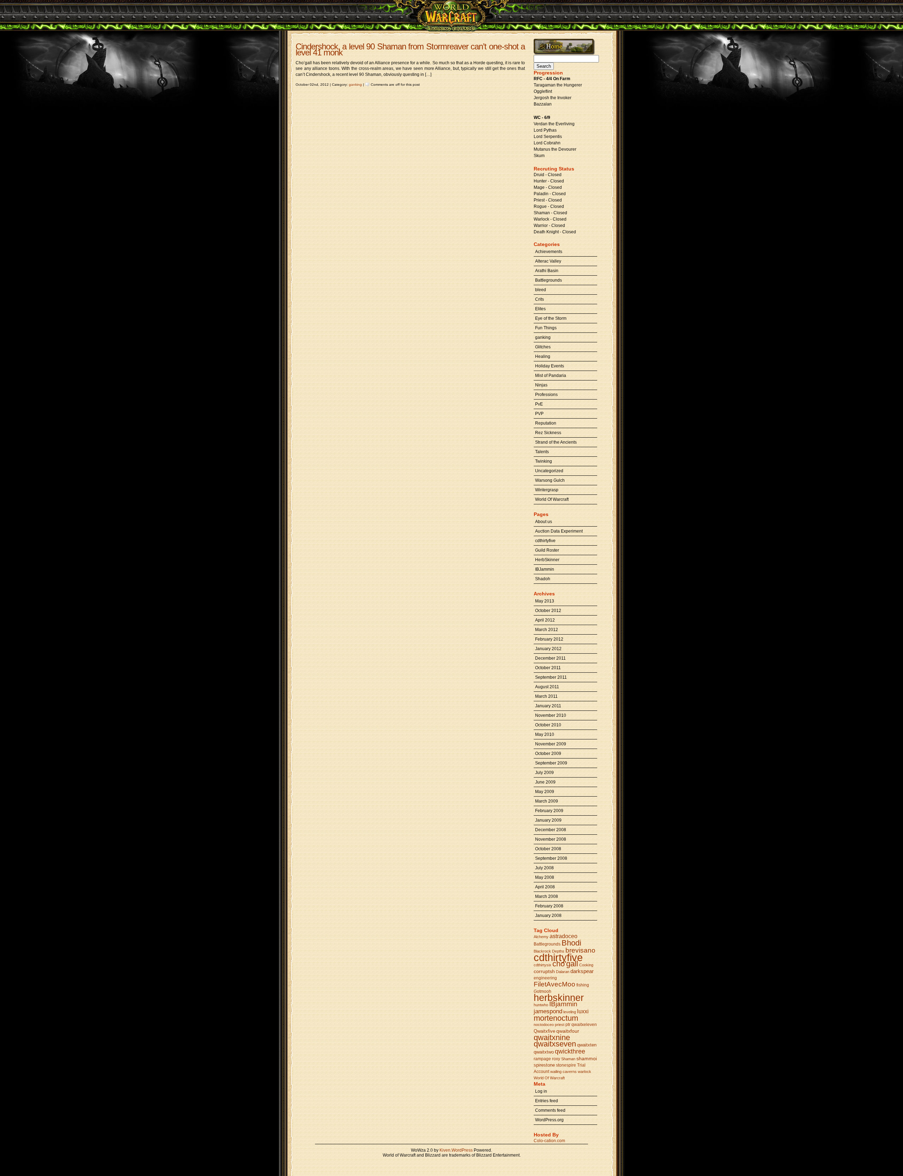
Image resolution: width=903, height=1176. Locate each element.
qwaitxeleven (584, 1024)
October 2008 (548, 848)
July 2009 (544, 772)
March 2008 (546, 896)
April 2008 (545, 886)
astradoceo (563, 936)
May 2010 (544, 734)
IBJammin (544, 569)
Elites (540, 308)
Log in (541, 1091)
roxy (556, 1058)
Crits (539, 299)
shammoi (586, 1058)
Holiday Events (549, 366)
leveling (569, 1012)
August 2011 (547, 686)
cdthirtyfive (545, 540)
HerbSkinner (547, 559)
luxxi (583, 1011)
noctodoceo (544, 1024)
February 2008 (549, 906)
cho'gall (565, 963)
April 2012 (545, 620)
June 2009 (545, 782)
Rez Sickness (548, 432)
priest (559, 1024)
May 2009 (544, 791)
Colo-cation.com (549, 1140)
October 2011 (548, 667)
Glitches (543, 346)
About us (543, 521)
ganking (355, 84)
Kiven (445, 1150)
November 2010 (550, 715)
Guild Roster (547, 550)
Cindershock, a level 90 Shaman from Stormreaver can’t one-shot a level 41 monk (410, 49)
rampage (542, 1058)
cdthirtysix (542, 965)
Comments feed (550, 1110)
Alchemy (541, 937)
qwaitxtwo (544, 1052)
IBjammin (563, 1004)
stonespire (566, 1065)
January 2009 (548, 820)
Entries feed (546, 1100)
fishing (582, 985)
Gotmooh (542, 991)
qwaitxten (586, 1045)
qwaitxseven (555, 1043)
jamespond (548, 1011)
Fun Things (546, 327)
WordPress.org (549, 1119)
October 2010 (548, 724)
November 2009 (550, 744)
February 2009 (549, 810)
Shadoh (542, 578)
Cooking (586, 965)
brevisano (580, 950)
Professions (546, 394)
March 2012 (546, 629)
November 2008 (550, 839)
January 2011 (548, 705)
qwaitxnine (552, 1037)
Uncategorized (549, 470)
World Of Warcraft (552, 499)
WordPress (462, 1150)
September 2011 (551, 677)
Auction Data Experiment (559, 531)
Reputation (545, 423)
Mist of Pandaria (550, 375)
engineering (545, 978)
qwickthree (570, 1051)
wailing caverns (563, 1071)
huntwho (541, 1005)
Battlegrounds (548, 280)
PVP (539, 413)
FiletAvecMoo (554, 984)
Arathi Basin (546, 270)
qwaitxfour (567, 1031)
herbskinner (559, 997)
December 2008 (550, 829)
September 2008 (551, 858)
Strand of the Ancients (556, 442)
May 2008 (544, 877)
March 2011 (546, 696)
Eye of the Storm (550, 318)
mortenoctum (556, 1018)
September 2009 (551, 763)
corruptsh (544, 971)
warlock (584, 1071)
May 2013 (544, 601)
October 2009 (548, 753)
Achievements (548, 251)
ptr (567, 1024)
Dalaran (562, 972)
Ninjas (541, 385)
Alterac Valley (548, 261)
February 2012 (549, 639)
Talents (542, 451)
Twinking (543, 461)
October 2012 (548, 610)
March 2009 (546, 801)
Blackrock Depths (549, 951)
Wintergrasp (546, 489)
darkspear (582, 971)
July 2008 (544, 867)
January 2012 (548, 648)
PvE (539, 404)
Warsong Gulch (550, 480)
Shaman (568, 1059)
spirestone (544, 1065)
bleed (540, 289)
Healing (542, 356)
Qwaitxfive (544, 1031)
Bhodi (571, 942)
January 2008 (548, 915)
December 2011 (550, 658)
